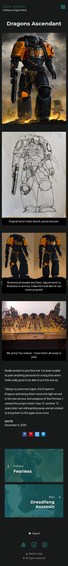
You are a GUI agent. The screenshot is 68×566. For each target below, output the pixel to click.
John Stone (14, 6)
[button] (34, 533)
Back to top (35, 553)
